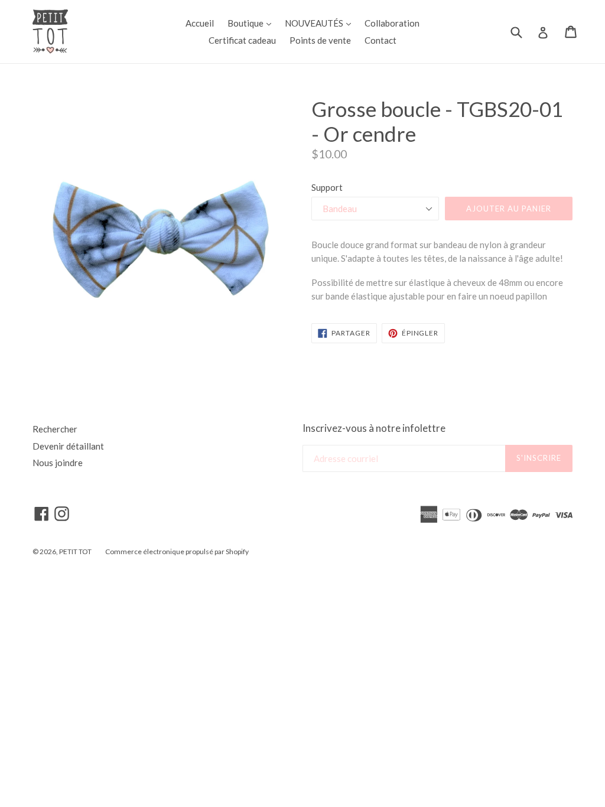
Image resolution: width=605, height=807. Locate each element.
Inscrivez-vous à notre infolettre (373, 428)
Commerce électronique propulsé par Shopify (177, 551)
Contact (380, 40)
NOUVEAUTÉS (321, 22)
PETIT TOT (75, 551)
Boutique (252, 22)
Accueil (200, 23)
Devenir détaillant (68, 446)
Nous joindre (57, 462)
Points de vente (320, 40)
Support (327, 187)
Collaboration (392, 23)
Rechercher (54, 429)
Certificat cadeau (242, 40)
